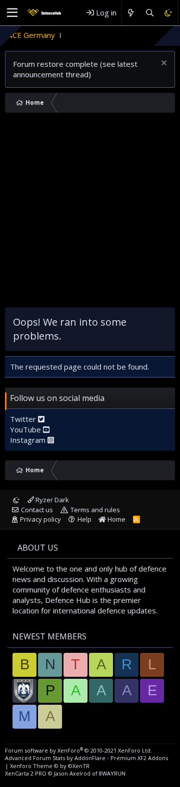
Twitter (24, 419)
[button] (12, 12)
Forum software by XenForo (78, 750)
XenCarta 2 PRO (25, 773)
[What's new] (131, 12)
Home (116, 519)
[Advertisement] (90, 212)
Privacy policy (40, 519)
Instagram (29, 440)
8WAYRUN (112, 773)
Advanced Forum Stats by (86, 758)
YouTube (26, 429)
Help (85, 519)
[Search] (149, 12)
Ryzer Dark (51, 499)
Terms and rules (95, 509)
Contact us (37, 509)
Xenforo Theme (50, 766)
